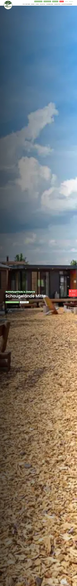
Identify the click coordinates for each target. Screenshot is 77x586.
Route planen (24, 302)
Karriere (66, 1)
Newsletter (71, 1)
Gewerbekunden (49, 4)
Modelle (32, 4)
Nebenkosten (55, 1)
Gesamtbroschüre (38, 1)
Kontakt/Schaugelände (66, 4)
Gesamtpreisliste (47, 1)
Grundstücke (57, 4)
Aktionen (61, 1)
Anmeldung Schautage (12, 302)
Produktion (42, 4)
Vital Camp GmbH (26, 4)
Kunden (37, 4)
